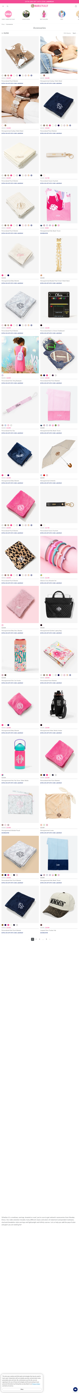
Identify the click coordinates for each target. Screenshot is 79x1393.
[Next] (50, 939)
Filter (6, 33)
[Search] (7, 6)
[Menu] (3, 6)
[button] (75, 33)
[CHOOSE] (36, 70)
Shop (3, 24)
